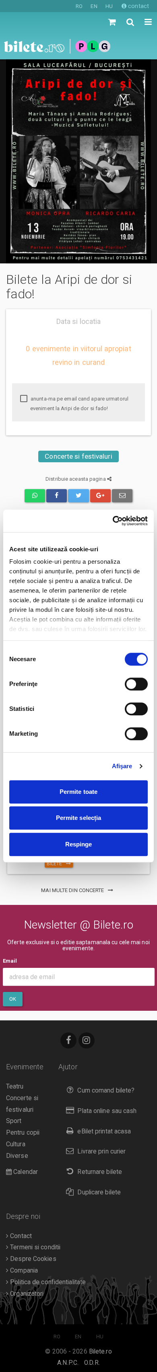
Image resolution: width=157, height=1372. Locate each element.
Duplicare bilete (99, 1192)
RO (79, 6)
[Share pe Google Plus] (100, 495)
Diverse (17, 1156)
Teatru (15, 1086)
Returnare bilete (99, 1172)
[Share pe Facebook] (56, 495)
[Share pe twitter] (78, 495)
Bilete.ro (100, 1351)
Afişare (122, 766)
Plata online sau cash (106, 1111)
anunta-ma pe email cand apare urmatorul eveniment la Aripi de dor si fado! (78, 403)
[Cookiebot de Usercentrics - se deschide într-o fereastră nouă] (113, 521)
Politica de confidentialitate (47, 1282)
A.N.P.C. (67, 1362)
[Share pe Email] (122, 495)
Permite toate (78, 791)
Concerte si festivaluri (78, 456)
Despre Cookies (32, 1259)
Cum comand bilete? (105, 1090)
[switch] (136, 684)
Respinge (78, 844)
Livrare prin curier (101, 1151)
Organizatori (25, 1293)
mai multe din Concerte (73, 890)
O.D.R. (92, 1362)
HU (109, 6)
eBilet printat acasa (104, 1131)
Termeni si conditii (34, 1247)
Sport (14, 1121)
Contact (20, 1236)
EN (94, 6)
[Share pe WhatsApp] (35, 495)
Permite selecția (78, 817)
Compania (23, 1270)
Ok (12, 999)
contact (137, 6)
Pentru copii (22, 1132)
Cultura (15, 1144)
